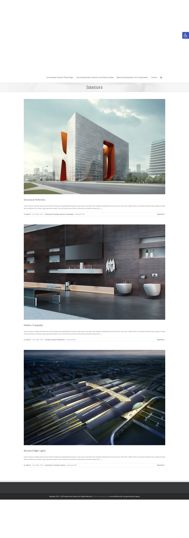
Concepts (56, 214)
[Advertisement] (94, 18)
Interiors (62, 214)
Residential (61, 340)
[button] (185, 35)
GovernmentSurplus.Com (101, 496)
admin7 (28, 214)
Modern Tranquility (33, 325)
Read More (160, 214)
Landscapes (69, 214)
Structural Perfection (34, 199)
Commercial (49, 214)
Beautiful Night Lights (35, 450)
